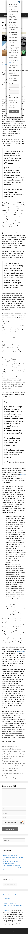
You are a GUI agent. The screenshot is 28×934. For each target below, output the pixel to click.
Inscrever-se (14, 111)
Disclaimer (6, 910)
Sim (11, 102)
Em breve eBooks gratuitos (12, 778)
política (21, 754)
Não (15, 102)
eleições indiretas (12, 768)
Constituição (8, 761)
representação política (9, 756)
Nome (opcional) (13, 83)
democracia (5, 749)
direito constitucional (16, 749)
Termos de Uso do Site (9, 903)
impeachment (6, 770)
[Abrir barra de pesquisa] (25, 15)
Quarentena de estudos (10, 855)
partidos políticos (12, 754)
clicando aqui (20, 651)
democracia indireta (12, 766)
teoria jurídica (20, 756)
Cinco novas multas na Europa (11, 865)
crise (13, 761)
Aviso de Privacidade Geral (10, 894)
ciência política (14, 746)
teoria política (6, 758)
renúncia (13, 770)
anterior (22, 474)
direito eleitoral (7, 751)
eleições (14, 751)
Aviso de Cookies (8, 898)
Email (10, 89)
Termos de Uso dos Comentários (12, 905)
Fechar (19, 1)
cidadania (7, 746)
